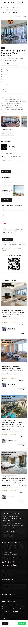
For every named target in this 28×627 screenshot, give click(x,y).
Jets (5, 535)
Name (3, 209)
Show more (4, 113)
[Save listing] (25, 284)
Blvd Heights (14, 10)
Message (4, 227)
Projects (13, 531)
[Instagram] (8, 562)
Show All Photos (7, 129)
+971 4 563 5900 (8, 552)
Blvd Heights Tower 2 (6, 12)
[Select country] (4, 223)
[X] (11, 562)
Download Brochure (6, 200)
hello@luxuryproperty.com (10, 554)
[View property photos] (14, 32)
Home (2, 7)
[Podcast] (13, 562)
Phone (4, 221)
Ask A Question (5, 171)
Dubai (7, 7)
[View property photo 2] (10, 121)
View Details (21, 333)
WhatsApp (21, 623)
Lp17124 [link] (15, 12)
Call (13, 623)
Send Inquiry (7, 239)
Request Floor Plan (8, 134)
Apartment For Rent (15, 7)
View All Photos (20, 41)
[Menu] (2, 2)
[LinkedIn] (3, 562)
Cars (20, 531)
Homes (6, 531)
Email (3, 215)
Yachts (11, 535)
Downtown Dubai (5, 10)
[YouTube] (5, 562)
